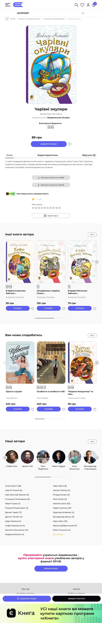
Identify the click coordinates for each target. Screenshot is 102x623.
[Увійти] (88, 5)
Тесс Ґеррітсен (43, 466)
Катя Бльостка (74, 466)
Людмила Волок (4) (14, 534)
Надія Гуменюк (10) (62, 508)
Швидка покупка (76, 599)
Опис (9, 155)
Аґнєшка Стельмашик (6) (17, 499)
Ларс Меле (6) (60, 486)
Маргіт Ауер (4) (12, 503)
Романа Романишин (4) (16, 508)
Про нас (26, 589)
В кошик (18, 308)
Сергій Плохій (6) (13, 490)
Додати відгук (53, 216)
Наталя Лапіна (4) (61, 490)
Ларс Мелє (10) (60, 521)
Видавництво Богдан (58, 117)
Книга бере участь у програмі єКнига (32, 194)
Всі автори (58, 534)
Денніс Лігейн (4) (13, 517)
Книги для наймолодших (53, 19)
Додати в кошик (49, 144)
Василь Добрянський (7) (65, 525)
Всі (92, 235)
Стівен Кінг (11, 466)
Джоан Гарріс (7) (13, 512)
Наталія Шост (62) (61, 503)
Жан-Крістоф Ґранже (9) (17, 495)
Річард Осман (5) (61, 495)
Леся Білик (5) (60, 499)
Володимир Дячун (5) (63, 517)
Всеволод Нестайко (51, 114)
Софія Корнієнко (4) (15, 525)
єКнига (76, 589)
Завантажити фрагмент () (52, 178)
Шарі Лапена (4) (13, 521)
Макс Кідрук (58, 466)
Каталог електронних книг (29, 19)
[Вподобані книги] (82, 5)
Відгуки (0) (89, 155)
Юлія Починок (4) (61, 530)
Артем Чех (27, 466)
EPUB (12, 19)
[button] (97, 262)
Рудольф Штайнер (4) (63, 512)
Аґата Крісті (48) (13, 486)
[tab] (9, 156)
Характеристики (47, 155)
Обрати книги (51, 569)
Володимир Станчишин (90, 466)
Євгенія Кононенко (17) (16, 530)
